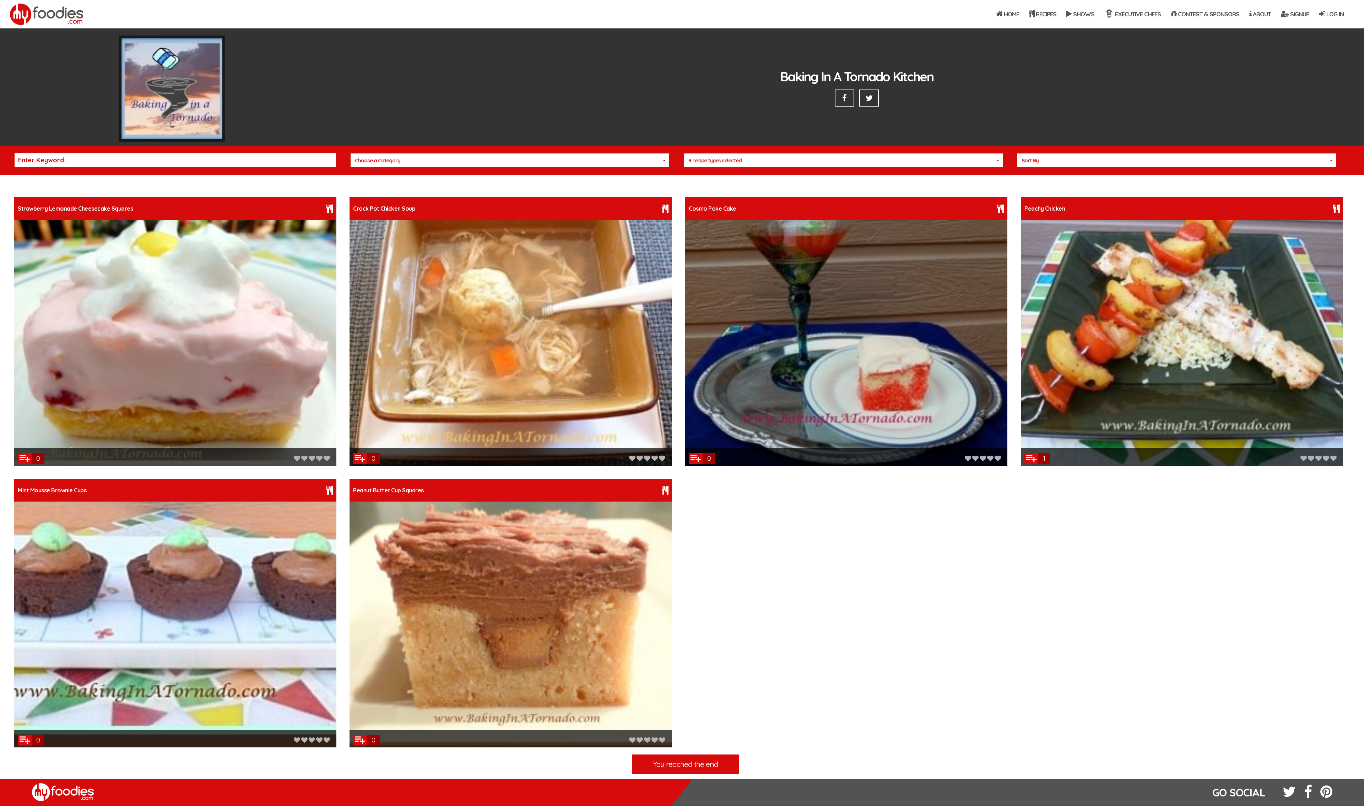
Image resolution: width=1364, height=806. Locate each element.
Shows (1083, 14)
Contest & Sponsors (1207, 14)
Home (1010, 14)
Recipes (1045, 14)
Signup (1299, 14)
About (1261, 14)
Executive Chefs (1137, 14)
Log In (1334, 14)
